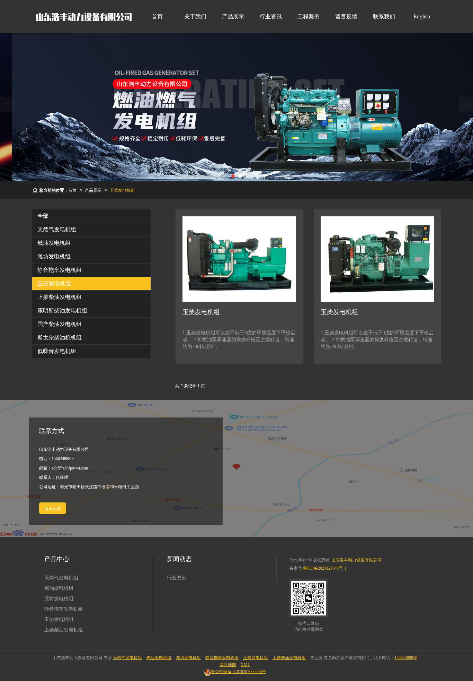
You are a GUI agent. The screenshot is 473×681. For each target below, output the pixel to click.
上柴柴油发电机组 (59, 297)
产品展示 (233, 16)
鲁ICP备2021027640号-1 (324, 568)
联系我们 (384, 16)
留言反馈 (346, 16)
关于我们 (195, 16)
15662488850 (63, 458)
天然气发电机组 (56, 229)
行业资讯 (271, 16)
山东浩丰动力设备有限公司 (356, 560)
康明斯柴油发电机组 (62, 310)
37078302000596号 (238, 671)
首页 (157, 16)
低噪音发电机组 (56, 351)
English (421, 16)
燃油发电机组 (54, 243)
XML (245, 664)
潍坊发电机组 (54, 256)
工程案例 (308, 16)
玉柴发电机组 (122, 190)
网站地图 (228, 664)
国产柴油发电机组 (59, 324)
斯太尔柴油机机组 (59, 337)
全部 (42, 216)
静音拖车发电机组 (59, 270)
